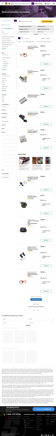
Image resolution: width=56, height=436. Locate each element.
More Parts (25, 422)
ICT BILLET (5, 61)
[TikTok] (46, 435)
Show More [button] (4, 48)
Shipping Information (39, 420)
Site (17, 433)
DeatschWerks (6, 63)
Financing (37, 427)
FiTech (4, 67)
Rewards (28, 425)
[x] (50, 435)
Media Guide (28, 423)
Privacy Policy (4, 433)
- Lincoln (47, 420)
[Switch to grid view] (22, 38)
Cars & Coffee (48, 418)
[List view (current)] (19, 38)
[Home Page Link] (6, 3)
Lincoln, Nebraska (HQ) (53, 417)
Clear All (19, 41)
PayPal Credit (38, 425)
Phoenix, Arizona (53, 419)
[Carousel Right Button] (53, 164)
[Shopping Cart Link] (54, 3)
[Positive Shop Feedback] (34, 310)
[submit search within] (15, 21)
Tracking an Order (38, 418)
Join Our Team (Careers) (30, 427)
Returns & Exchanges (39, 423)
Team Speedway (48, 423)
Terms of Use (8, 433)
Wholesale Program (39, 429)
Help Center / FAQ (38, 416)
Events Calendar (48, 416)
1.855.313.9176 (13, 414)
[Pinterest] (52, 435)
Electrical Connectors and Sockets (19, 10)
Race (25, 418)
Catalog (25, 424)
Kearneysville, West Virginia (53, 422)
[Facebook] (41, 435)
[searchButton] (33, 3)
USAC (4, 106)
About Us (28, 416)
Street (25, 416)
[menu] (2, 3)
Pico (4, 59)
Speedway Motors (6, 57)
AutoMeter (5, 65)
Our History (28, 418)
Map (19, 433)
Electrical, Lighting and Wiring (9, 10)
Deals (25, 420)
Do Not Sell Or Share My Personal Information (8, 434)
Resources (11, 433)
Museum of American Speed (30, 420)
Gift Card (25, 427)
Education (15, 433)
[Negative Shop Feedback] (38, 310)
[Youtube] (48, 435)
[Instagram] (44, 435)
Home (2, 10)
